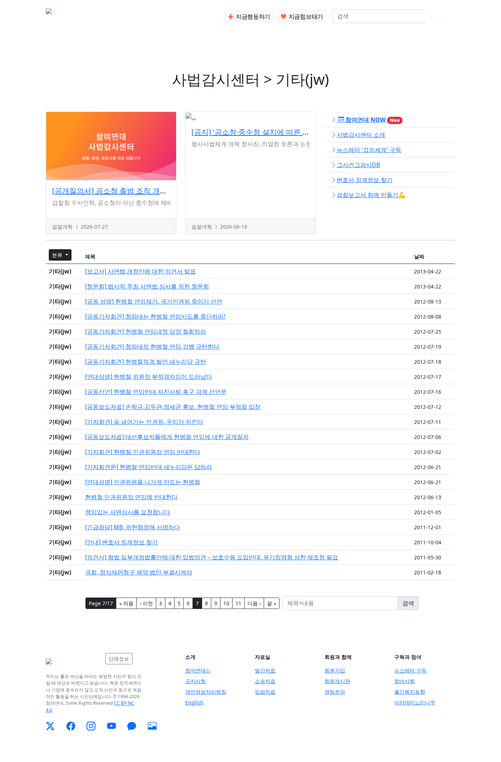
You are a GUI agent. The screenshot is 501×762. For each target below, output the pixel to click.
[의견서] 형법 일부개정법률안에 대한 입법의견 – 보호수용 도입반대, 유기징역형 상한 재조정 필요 (211, 557)
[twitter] (50, 726)
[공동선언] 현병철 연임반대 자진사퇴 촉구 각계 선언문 (156, 392)
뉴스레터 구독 (410, 670)
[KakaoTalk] (131, 726)
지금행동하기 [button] (252, 16)
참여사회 (404, 681)
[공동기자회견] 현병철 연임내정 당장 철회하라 (145, 331)
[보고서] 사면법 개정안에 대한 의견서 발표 (140, 271)
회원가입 (335, 670)
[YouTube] (111, 726)
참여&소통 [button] (160, 15)
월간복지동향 (409, 691)
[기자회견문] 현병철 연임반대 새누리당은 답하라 (148, 467)
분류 (58, 254)
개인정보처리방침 (205, 691)
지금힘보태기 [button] (305, 16)
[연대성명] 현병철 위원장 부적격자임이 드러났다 (148, 377)
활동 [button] (129, 15)
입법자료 (265, 691)
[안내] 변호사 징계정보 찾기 (121, 542)
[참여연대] (73, 661)
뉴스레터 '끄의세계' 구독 (369, 150)
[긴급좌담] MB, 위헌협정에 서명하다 (132, 527)
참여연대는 (198, 670)
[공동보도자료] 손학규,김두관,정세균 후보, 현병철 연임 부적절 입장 (172, 407)
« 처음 (126, 603)
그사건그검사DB (358, 165)
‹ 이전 (146, 603)
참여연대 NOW (372, 120)
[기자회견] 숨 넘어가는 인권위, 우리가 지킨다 (144, 422)
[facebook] (70, 726)
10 (226, 603)
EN (451, 16)
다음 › (254, 603)
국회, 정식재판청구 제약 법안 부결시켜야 (138, 572)
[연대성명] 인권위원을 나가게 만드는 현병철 (142, 482)
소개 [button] (105, 15)
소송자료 (265, 681)
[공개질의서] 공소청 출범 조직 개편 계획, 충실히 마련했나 (146, 191)
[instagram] (91, 726)
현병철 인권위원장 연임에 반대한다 (131, 497)
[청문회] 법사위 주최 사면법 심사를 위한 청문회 (147, 286)
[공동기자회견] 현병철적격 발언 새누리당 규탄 (145, 362)
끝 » (271, 603)
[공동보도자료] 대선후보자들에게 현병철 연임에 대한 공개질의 (167, 437)
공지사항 (195, 681)
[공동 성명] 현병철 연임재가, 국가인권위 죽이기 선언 (153, 301)
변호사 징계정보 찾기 (364, 180)
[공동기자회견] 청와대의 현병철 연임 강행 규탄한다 (152, 346)
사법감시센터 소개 (361, 135)
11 (238, 603)
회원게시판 (337, 681)
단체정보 (119, 658)
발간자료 (265, 670)
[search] (434, 16)
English (194, 702)
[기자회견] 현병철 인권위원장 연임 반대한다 (142, 452)
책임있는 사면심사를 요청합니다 (127, 512)
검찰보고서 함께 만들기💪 (371, 195)
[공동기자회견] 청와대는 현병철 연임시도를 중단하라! (155, 316)
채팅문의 (335, 691)
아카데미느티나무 (414, 702)
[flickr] (152, 726)
